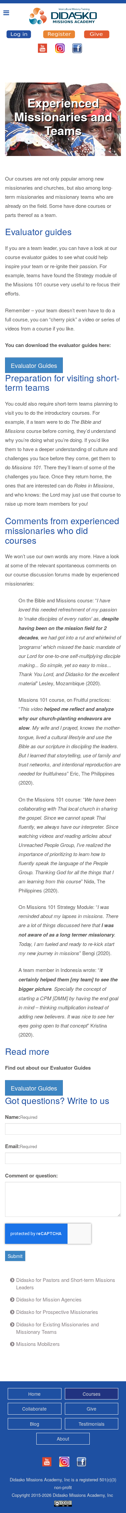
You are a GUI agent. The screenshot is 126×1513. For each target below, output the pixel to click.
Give (91, 1408)
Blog (34, 1423)
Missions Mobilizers (38, 1343)
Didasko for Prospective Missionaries (57, 1311)
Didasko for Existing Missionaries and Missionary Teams (57, 1328)
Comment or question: (31, 1175)
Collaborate (34, 1408)
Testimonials (91, 1423)
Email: (12, 1146)
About (63, 1438)
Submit (15, 1256)
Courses (91, 1393)
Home (34, 1393)
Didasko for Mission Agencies (49, 1299)
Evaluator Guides (34, 365)
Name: (12, 1117)
